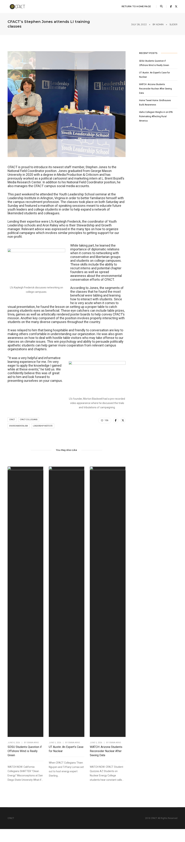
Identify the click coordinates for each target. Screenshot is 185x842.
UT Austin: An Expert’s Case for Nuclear (66, 749)
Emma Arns (33, 742)
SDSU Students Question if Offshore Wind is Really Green (25, 751)
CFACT (12, 420)
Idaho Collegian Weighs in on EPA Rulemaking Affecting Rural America (156, 116)
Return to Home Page (136, 6)
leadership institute (43, 426)
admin (160, 24)
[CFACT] (19, 6)
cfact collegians (28, 420)
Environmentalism (18, 426)
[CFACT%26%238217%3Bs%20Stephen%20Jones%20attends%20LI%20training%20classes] (116, 420)
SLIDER (173, 24)
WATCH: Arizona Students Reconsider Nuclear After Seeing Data (106, 751)
